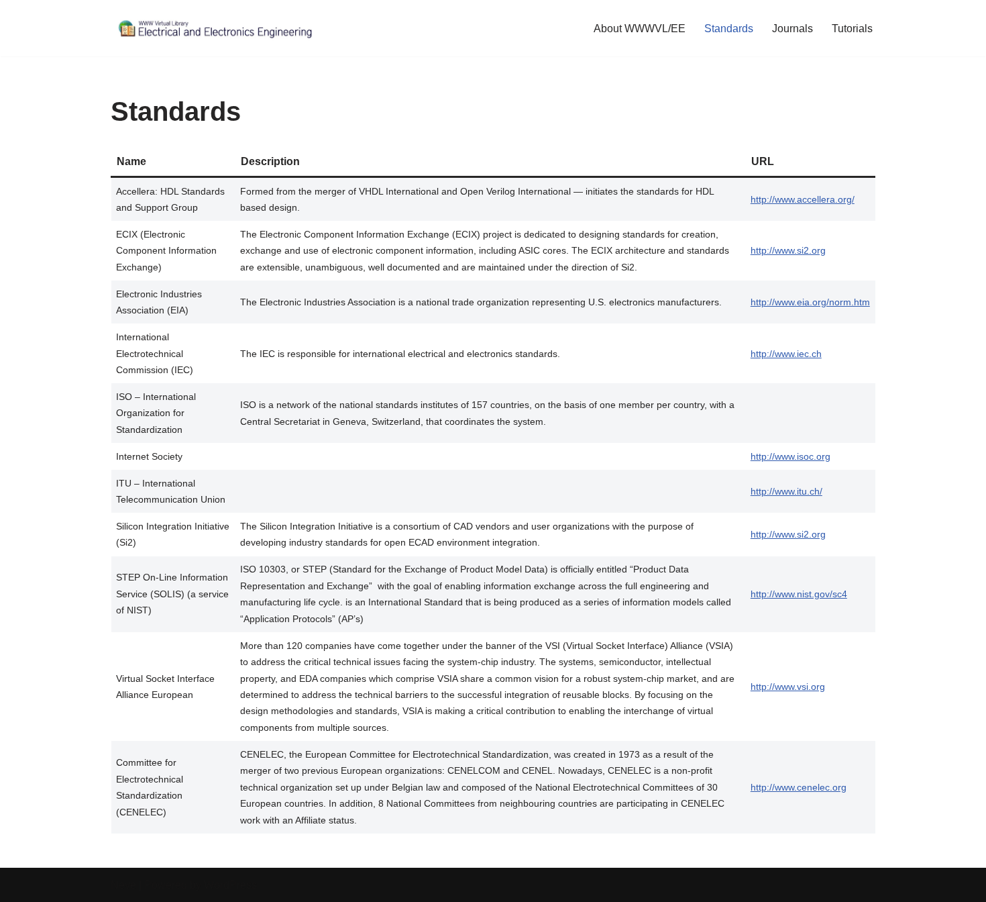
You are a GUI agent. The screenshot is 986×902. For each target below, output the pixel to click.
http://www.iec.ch (786, 353)
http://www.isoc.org (790, 456)
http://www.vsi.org (788, 686)
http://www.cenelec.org (798, 787)
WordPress (230, 885)
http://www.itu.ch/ (786, 491)
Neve (123, 885)
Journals (792, 28)
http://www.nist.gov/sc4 (799, 594)
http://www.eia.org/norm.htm (810, 302)
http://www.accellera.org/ (803, 199)
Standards (728, 28)
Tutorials (852, 28)
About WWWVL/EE (640, 28)
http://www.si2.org (788, 250)
